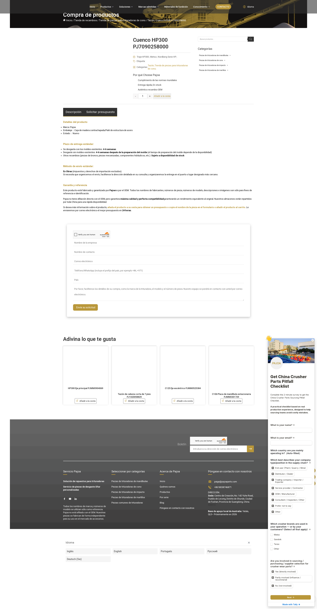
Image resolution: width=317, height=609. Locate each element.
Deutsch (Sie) (74, 559)
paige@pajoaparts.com (225, 481)
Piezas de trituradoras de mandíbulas (129, 481)
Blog (162, 502)
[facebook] (64, 499)
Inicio (69, 20)
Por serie (164, 497)
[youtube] (70, 499)
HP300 (145, 56)
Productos (165, 492)
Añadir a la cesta (162, 96)
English (118, 551)
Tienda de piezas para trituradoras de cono (122, 20)
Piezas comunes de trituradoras (127, 502)
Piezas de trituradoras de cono (126, 486)
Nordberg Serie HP (167, 56)
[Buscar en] (251, 39)
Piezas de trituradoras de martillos (128, 497)
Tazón (150, 20)
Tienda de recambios (85, 20)
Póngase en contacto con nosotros (177, 508)
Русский (212, 551)
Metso (153, 56)
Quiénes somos (167, 486)
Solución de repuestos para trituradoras (83, 481)
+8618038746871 (223, 487)
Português (166, 551)
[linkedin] (75, 499)
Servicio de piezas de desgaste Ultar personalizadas (81, 488)
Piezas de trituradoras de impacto (128, 492)
